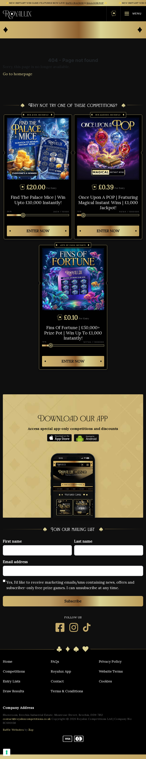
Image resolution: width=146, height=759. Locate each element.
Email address (15, 561)
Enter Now (38, 230)
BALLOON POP (95, 3)
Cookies (105, 681)
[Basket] (113, 13)
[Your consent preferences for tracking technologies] (6, 752)
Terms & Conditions (67, 691)
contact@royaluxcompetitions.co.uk (27, 719)
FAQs (55, 661)
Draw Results (13, 691)
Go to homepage (17, 74)
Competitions (14, 671)
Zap (31, 729)
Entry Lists (11, 681)
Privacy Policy (110, 661)
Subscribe (73, 601)
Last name (83, 541)
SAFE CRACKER (75, 3)
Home (7, 661)
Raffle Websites (13, 729)
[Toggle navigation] (69, 13)
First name (12, 541)
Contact (57, 681)
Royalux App (61, 671)
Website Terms (111, 671)
